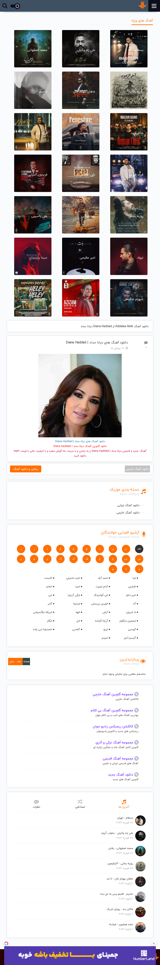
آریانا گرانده (101, 620)
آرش (105, 612)
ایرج (106, 629)
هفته (26, 661)
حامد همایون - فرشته (121, 924)
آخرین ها (123, 806)
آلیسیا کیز (130, 638)
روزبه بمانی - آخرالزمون (120, 863)
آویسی (132, 629)
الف (139, 549)
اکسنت (48, 578)
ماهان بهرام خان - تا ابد (120, 878)
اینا (134, 578)
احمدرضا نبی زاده (42, 629)
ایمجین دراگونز (127, 620)
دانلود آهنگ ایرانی (128, 505)
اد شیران (131, 612)
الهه (78, 612)
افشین (132, 586)
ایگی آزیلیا (74, 595)
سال (12, 661)
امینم (105, 638)
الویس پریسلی (99, 603)
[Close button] (154, 943)
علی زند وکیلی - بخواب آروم (117, 833)
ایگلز (49, 620)
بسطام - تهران (125, 817)
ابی (50, 595)
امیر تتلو (131, 595)
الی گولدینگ (101, 595)
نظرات (36, 806)
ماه (19, 661)
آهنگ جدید (139, 451)
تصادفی (80, 806)
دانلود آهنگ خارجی (128, 512)
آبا (134, 603)
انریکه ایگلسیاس (42, 612)
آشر (50, 603)
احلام (49, 586)
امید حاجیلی (73, 578)
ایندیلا (76, 603)
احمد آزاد (103, 578)
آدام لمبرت (102, 586)
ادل (78, 620)
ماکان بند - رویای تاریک (119, 909)
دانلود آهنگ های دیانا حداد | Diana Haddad (97, 342)
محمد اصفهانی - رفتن (120, 848)
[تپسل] (6, 943)
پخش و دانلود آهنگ (25, 469)
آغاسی (76, 629)
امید (77, 586)
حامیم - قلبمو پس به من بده (116, 894)
